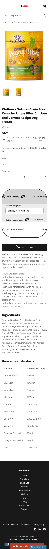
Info (24, 498)
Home (4, 22)
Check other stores (39, 139)
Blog (24, 501)
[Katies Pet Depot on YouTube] (44, 529)
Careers (24, 509)
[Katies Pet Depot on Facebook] (35, 529)
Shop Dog (24, 479)
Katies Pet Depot (27, 536)
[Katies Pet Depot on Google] (39, 529)
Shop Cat (24, 482)
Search (6, 524)
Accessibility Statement (21, 524)
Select (5, 158)
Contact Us (24, 505)
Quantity (6, 171)
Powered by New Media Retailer (23, 539)
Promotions (24, 490)
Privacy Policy (38, 524)
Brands (24, 486)
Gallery (24, 494)
